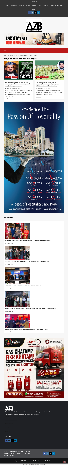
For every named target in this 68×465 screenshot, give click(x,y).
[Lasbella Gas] (34, 368)
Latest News (14, 5)
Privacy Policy (9, 423)
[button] (7, 50)
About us (7, 431)
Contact (7, 416)
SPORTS (40, 5)
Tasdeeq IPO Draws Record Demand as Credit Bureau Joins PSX (23, 285)
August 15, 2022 (16, 88)
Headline (8, 77)
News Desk (9, 88)
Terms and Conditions (11, 420)
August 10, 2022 (47, 88)
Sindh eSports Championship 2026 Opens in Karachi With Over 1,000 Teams (26, 329)
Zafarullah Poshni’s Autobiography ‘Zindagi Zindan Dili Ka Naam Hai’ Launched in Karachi (30, 308)
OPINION (53, 5)
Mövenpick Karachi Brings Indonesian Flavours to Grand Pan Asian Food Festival (28, 240)
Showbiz (59, 5)
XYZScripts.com (42, 464)
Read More (7, 98)
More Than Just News (34, 31)
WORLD (28, 5)
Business (34, 5)
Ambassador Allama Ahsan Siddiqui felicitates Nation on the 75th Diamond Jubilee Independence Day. (17, 84)
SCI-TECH (46, 5)
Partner (7, 427)
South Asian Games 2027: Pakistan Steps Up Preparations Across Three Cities (27, 261)
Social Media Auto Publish (28, 464)
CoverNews (41, 461)
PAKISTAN (21, 5)
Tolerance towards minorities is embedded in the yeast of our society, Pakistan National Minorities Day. (47, 84)
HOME (7, 5)
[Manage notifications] (64, 462)
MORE (34, 9)
